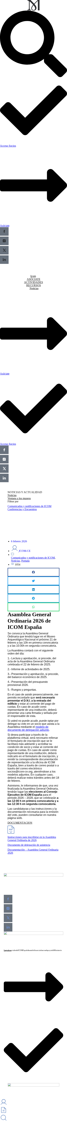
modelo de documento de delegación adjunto (28, 728)
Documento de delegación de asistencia (29, 844)
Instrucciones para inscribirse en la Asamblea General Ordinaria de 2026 (32, 839)
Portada (25, 560)
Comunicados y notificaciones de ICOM (29, 506)
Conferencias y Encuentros (22, 509)
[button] (33, 572)
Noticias (15, 560)
